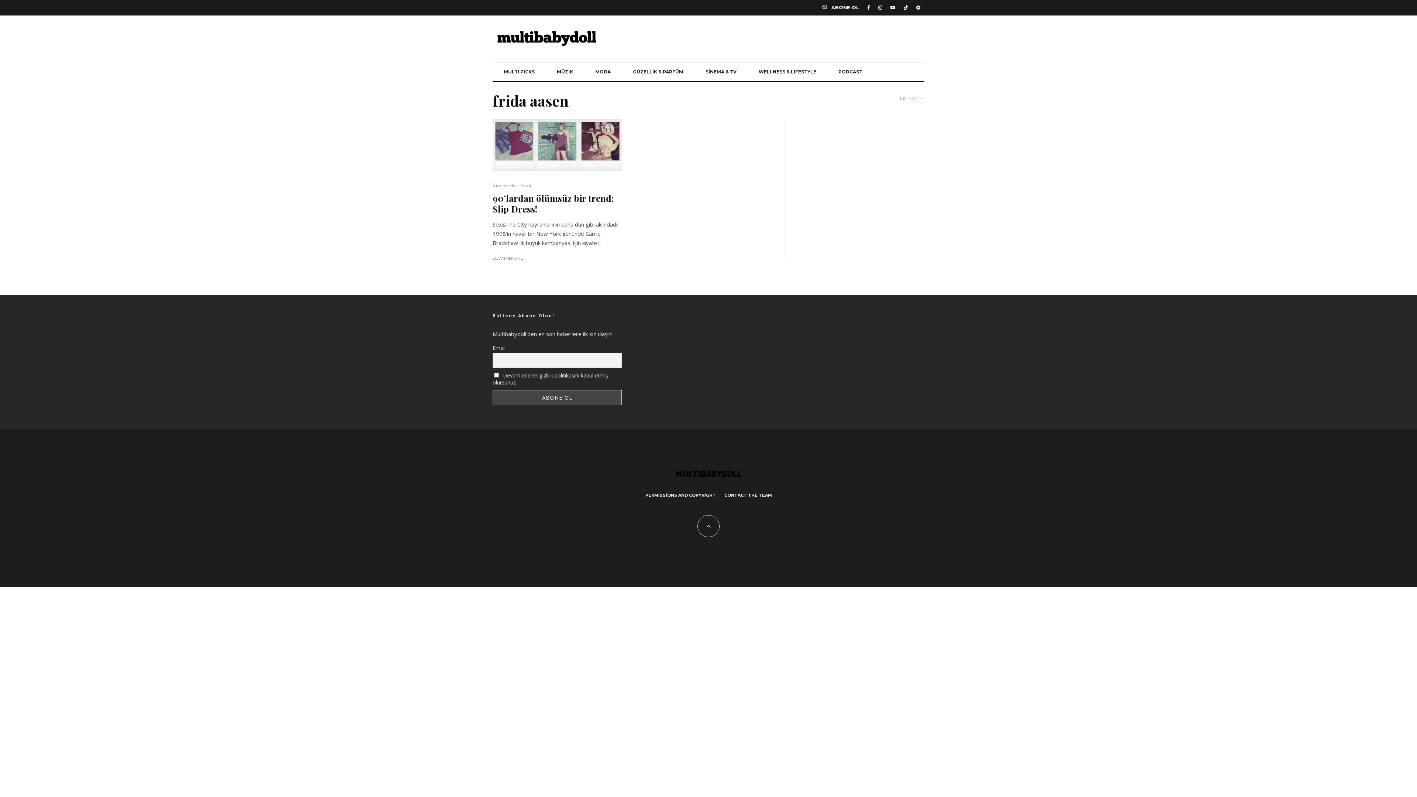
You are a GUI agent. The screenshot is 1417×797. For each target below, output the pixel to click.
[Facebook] (868, 7)
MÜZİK (565, 72)
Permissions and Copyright (680, 495)
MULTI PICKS (519, 72)
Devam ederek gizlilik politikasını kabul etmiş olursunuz (550, 379)
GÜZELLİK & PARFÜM (658, 72)
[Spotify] (918, 7)
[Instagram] (880, 7)
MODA (603, 72)
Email (499, 347)
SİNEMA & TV (721, 72)
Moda (526, 185)
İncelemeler (505, 185)
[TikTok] (905, 7)
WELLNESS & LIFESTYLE (787, 72)
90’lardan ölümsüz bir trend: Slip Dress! (553, 203)
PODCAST (850, 72)
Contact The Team (748, 495)
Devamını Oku (508, 258)
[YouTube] (892, 7)
